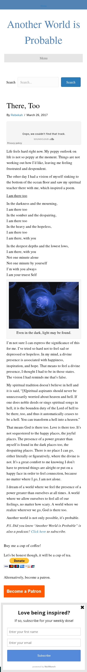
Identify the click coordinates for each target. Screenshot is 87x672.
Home (44, 5)
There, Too (23, 105)
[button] (71, 82)
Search (10, 82)
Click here (38, 531)
